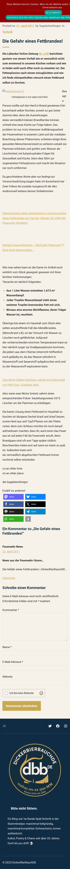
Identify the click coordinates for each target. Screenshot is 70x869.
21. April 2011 (11, 551)
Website (7, 676)
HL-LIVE (44, 53)
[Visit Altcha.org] (41, 693)
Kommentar (10, 610)
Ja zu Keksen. (53, 12)
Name (7, 647)
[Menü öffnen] (4, 726)
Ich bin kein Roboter (21, 693)
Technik (7, 31)
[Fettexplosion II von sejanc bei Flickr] (13, 91)
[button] (13, 497)
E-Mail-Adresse (12, 661)
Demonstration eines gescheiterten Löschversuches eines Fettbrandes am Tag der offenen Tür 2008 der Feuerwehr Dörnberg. (34, 218)
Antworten (8, 578)
